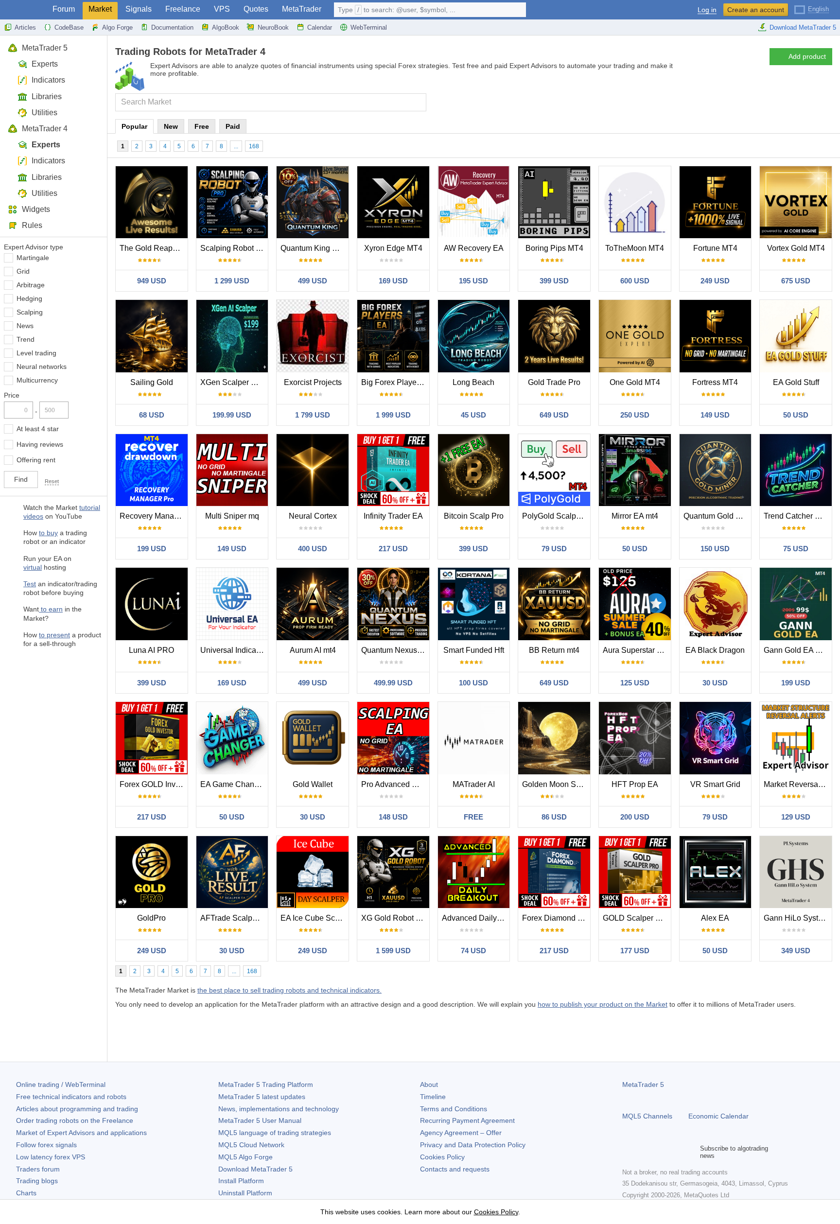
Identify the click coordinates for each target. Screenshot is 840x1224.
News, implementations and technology (278, 1109)
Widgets (36, 209)
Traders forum (38, 1169)
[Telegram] (643, 1152)
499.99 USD (393, 683)
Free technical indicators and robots (71, 1097)
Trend (26, 339)
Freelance (182, 9)
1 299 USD (231, 281)
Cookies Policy (442, 1157)
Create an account (755, 10)
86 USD (554, 817)
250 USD (634, 415)
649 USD (554, 415)
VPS (222, 9)
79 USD (554, 548)
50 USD (795, 415)
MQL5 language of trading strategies (274, 1133)
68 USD (151, 415)
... (236, 146)
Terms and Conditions (453, 1109)
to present (54, 635)
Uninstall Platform (245, 1193)
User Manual (259, 1120)
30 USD (715, 683)
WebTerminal (368, 27)
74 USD (473, 950)
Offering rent (36, 460)
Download (255, 1169)
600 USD (634, 281)
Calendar (319, 27)
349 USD (795, 950)
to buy (48, 533)
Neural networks (42, 366)
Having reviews (40, 444)
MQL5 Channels (647, 1116)
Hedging (29, 298)
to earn (51, 609)
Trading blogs (37, 1181)
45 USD (473, 415)
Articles (25, 27)
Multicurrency (37, 380)
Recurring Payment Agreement (467, 1120)
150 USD (715, 548)
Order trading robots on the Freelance (74, 1120)
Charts (26, 1193)
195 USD (473, 281)
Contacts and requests (455, 1169)
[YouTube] (675, 1152)
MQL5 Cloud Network (251, 1145)
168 (254, 146)
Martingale (33, 258)
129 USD (795, 817)
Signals (138, 9)
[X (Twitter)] (659, 1152)
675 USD (795, 281)
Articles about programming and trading (77, 1109)
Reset (52, 481)
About (429, 1084)
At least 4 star (38, 429)
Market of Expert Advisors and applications (81, 1133)
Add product (807, 56)
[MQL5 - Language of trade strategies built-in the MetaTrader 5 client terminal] (23, 10)
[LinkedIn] (690, 1152)
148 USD (393, 817)
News (25, 326)
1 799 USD (312, 415)
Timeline (433, 1097)
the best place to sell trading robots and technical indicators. (289, 990)
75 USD (795, 548)
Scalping (30, 312)
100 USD (473, 683)
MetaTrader (301, 9)
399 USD (554, 281)
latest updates (261, 1097)
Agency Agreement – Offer (461, 1133)
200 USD (634, 817)
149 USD (715, 415)
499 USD (312, 281)
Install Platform (241, 1181)
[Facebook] (628, 1152)
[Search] (417, 102)
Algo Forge (117, 27)
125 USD (634, 683)
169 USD (393, 281)
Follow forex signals (46, 1145)
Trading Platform (265, 1084)
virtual (32, 567)
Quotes (256, 9)
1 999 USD (393, 415)
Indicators (48, 80)
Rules (32, 225)
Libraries (47, 96)
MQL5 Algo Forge (245, 1157)
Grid (23, 271)
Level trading (36, 353)
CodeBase (69, 27)
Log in (707, 10)
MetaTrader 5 (45, 48)
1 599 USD (393, 950)
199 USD (151, 548)
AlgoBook (225, 27)
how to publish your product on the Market (602, 1004)
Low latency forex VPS (50, 1157)
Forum (63, 9)
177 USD (634, 950)
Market (100, 9)
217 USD (393, 548)
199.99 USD (231, 415)
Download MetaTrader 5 (803, 27)
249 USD (715, 281)
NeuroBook (273, 27)
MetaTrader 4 (45, 128)
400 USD (312, 548)
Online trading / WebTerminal (60, 1084)
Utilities (44, 112)
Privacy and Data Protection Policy (472, 1145)
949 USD (151, 281)
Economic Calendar (718, 1116)
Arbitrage (31, 285)
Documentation (172, 27)
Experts (45, 64)
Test (29, 584)
